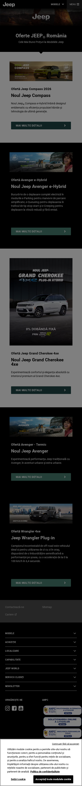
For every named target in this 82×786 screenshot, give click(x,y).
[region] (41, 762)
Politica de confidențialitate (45, 771)
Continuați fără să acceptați (65, 744)
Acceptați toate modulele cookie (53, 779)
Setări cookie (18, 779)
